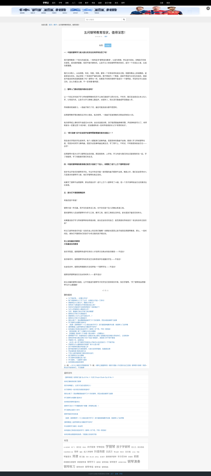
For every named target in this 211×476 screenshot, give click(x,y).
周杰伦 (78, 447)
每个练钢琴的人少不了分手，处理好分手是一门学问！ (86, 300)
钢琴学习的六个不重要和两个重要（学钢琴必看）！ (82, 406)
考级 (93, 3)
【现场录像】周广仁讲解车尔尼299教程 (82, 331)
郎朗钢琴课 (81, 462)
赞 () (107, 290)
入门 (73, 3)
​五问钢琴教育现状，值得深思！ (105, 32)
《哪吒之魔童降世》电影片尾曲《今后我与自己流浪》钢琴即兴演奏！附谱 (121, 365)
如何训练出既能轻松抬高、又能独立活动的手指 (80, 434)
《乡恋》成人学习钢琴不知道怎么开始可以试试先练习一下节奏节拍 (91, 342)
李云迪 (116, 452)
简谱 (75, 456)
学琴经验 (100, 446)
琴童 (138, 452)
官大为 (133, 447)
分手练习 (108, 45)
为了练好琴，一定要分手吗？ (78, 298)
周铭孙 (84, 447)
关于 (112, 474)
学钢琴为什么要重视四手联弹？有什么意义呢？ (84, 344)
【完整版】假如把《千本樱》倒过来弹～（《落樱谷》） (86, 333)
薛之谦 (92, 457)
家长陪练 (140, 447)
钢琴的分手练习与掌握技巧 (77, 313)
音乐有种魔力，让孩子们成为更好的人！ (78, 385)
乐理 (80, 3)
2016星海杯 (67, 447)
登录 (168, 3)
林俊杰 (122, 452)
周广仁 (73, 447)
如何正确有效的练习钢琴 (72, 381)
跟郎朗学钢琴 (111, 456)
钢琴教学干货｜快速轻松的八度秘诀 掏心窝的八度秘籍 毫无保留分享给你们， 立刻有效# (98, 335)
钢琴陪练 (105, 467)
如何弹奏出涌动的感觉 (76, 362)
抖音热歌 (99, 451)
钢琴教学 (113, 462)
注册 (161, 3)
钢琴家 (98, 462)
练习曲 (82, 456)
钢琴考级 (89, 466)
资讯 (116, 3)
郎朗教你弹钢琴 (70, 462)
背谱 (87, 457)
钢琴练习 (69, 466)
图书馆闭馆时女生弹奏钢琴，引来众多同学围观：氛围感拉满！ (89, 349)
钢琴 (123, 3)
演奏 (67, 3)
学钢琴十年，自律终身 (76, 340)
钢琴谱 (98, 466)
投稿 (116, 474)
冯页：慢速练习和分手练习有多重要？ (81, 311)
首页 (53, 3)
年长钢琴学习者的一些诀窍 (73, 426)
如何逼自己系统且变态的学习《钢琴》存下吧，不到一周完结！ (89, 329)
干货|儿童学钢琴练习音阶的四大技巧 (80, 353)
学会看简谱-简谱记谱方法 (77, 351)
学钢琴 (110, 446)
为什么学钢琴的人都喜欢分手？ (79, 309)
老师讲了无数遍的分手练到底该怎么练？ (82, 305)
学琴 (60, 3)
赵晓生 (97, 457)
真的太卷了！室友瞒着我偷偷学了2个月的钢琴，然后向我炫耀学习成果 (92, 320)
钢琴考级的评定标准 (71, 414)
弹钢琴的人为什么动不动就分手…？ (80, 316)
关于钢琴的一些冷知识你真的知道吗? (77, 389)
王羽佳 (134, 452)
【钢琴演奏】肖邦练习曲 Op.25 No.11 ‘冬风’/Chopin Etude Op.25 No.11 (89, 377)
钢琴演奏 (133, 461)
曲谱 (100, 3)
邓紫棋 (130, 457)
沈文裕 (128, 451)
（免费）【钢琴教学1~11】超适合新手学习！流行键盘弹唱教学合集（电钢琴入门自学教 (98, 324)
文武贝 (109, 451)
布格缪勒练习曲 (68, 452)
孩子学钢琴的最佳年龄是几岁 (78, 346)
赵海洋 (102, 457)
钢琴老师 (80, 467)
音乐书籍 (108, 3)
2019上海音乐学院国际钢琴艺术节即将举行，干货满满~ (76, 366)
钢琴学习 (91, 461)
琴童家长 (67, 456)
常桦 (76, 451)
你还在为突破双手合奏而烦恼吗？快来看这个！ (84, 307)
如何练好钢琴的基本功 (72, 402)
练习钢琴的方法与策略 (76, 355)
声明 (120, 474)
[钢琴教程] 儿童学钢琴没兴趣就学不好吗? (82, 327)
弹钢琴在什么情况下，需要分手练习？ (81, 302)
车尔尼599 (122, 456)
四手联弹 (91, 447)
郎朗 (136, 456)
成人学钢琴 (88, 451)
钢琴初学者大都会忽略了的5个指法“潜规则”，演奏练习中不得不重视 (91, 338)
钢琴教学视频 (122, 462)
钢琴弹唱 (105, 462)
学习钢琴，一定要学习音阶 (77, 360)
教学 (86, 3)
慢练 (81, 452)
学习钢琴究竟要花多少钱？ (77, 357)
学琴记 (46, 2)
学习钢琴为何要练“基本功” (77, 322)
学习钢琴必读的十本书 (72, 410)
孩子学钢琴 (123, 446)
